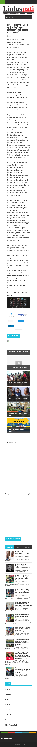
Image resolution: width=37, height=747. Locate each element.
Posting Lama (28, 494)
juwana (7, 710)
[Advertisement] (18, 516)
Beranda (20, 494)
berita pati (8, 694)
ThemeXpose (21, 744)
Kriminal (7, 689)
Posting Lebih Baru (10, 494)
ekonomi (8, 704)
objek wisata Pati (11, 725)
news (7, 720)
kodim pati (8, 715)
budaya (7, 699)
